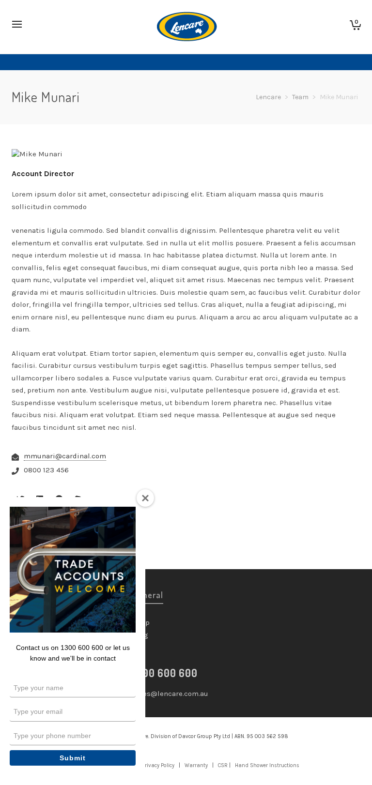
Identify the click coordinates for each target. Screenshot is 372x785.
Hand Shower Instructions (267, 765)
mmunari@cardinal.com (65, 456)
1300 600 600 (165, 672)
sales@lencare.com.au (170, 693)
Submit (73, 758)
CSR (223, 765)
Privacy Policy (158, 765)
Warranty (196, 765)
